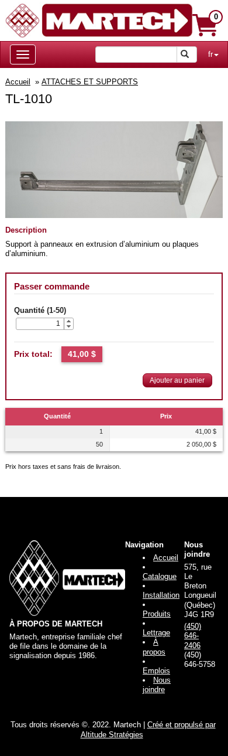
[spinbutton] (39, 323)
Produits (157, 613)
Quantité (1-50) (40, 310)
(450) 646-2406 (192, 636)
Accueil (17, 81)
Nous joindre (157, 685)
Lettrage (156, 632)
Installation (161, 595)
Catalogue (160, 576)
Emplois (156, 670)
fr (210, 54)
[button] (68, 320)
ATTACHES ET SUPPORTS (90, 81)
